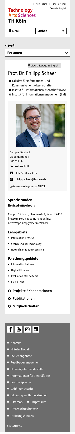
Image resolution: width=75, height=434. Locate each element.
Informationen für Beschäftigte (30, 375)
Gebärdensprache (22, 389)
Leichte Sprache (21, 382)
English (63, 8)
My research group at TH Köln (29, 186)
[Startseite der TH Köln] (22, 15)
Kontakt (16, 343)
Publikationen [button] (21, 298)
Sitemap (16, 402)
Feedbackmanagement (25, 362)
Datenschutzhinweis (24, 409)
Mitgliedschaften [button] (23, 306)
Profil (11, 45)
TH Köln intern (40, 3)
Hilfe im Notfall (59, 3)
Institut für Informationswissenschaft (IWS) (39, 90)
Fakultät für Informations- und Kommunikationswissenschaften (32, 83)
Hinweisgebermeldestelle (27, 369)
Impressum (38, 402)
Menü (16, 31)
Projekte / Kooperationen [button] (30, 290)
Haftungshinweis (22, 415)
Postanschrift (21, 166)
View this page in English (44, 65)
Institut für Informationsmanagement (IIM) (39, 94)
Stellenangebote (21, 356)
